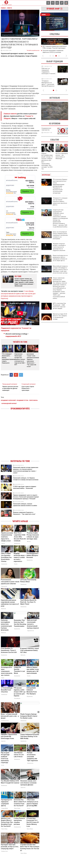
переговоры (33, 400)
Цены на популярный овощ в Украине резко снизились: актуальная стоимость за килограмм (60, 235)
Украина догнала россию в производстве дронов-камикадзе (10, 388)
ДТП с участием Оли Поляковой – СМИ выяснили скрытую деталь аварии (59, 306)
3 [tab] (56, 55)
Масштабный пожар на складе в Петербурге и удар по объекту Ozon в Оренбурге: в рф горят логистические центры (60, 269)
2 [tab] (61, 30)
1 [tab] (48, 30)
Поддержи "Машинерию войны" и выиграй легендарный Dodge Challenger (49, 71)
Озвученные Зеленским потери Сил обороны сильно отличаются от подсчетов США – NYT (20, 359)
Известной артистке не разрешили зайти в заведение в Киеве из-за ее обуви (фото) (60, 258)
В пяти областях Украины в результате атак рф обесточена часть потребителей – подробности (55, 48)
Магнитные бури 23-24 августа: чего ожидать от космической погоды (60, 316)
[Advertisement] (20, 205)
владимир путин (22, 400)
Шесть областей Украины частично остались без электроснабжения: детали (54, 52)
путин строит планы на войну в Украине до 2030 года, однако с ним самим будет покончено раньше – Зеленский (24, 282)
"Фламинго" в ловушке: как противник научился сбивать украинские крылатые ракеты (60, 201)
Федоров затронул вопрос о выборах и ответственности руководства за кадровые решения (59, 247)
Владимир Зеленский (8, 400)
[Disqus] (20, 436)
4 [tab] (59, 55)
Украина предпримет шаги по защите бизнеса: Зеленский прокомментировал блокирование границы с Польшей (26, 496)
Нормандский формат (9, 403)
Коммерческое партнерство (46, 129)
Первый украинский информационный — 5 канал (6, 3)
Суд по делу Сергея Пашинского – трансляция (28, 388)
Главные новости (10, 114)
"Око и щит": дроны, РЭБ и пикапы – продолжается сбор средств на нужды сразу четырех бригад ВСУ (48, 85)
